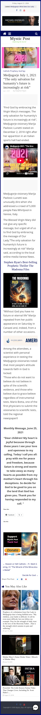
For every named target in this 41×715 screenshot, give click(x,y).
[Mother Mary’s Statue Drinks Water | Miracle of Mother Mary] (20, 636)
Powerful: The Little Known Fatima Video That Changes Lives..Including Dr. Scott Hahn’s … (19, 690)
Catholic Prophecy (10, 71)
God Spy (22, 71)
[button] (35, 708)
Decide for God (30, 575)
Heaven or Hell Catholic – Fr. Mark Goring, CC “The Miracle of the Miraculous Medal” (20, 567)
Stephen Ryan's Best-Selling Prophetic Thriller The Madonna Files (20, 266)
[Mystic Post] (4, 33)
